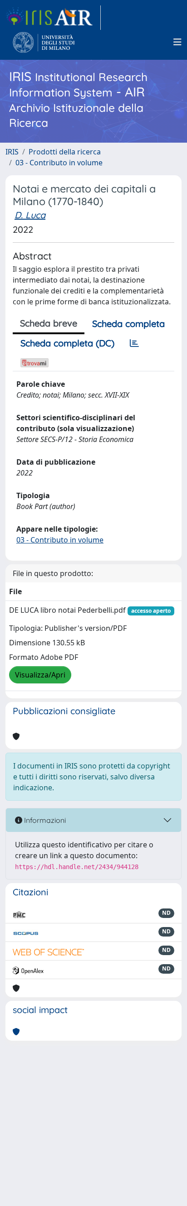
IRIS (12, 152)
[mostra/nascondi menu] (177, 42)
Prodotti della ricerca (65, 152)
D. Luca (30, 215)
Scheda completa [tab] (128, 323)
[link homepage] (53, 17)
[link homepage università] (43, 42)
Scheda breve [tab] (48, 323)
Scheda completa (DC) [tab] (67, 343)
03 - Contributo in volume (59, 163)
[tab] (134, 343)
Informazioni (44, 820)
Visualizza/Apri (40, 675)
